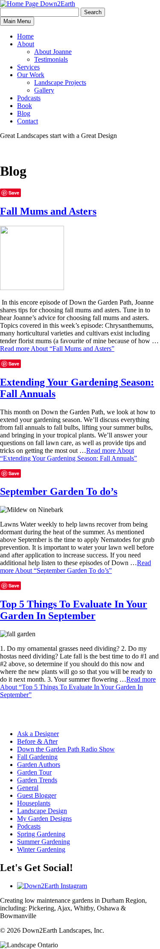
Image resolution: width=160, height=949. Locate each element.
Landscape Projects (60, 82)
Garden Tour (34, 772)
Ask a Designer (38, 733)
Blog (23, 113)
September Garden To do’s (58, 491)
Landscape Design (42, 810)
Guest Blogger (36, 795)
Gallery (44, 90)
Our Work (30, 74)
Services (28, 67)
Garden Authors (38, 764)
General (27, 787)
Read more (57, 348)
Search (93, 12)
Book (24, 105)
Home (25, 36)
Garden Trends (37, 780)
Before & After (37, 741)
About (25, 44)
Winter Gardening (41, 849)
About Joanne (53, 51)
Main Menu (17, 21)
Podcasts (29, 98)
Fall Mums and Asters (48, 211)
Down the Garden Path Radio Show (66, 749)
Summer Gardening (43, 841)
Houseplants (33, 803)
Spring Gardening (41, 834)
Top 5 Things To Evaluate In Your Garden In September (73, 610)
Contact (27, 121)
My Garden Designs (44, 818)
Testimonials (51, 59)
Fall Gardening (37, 756)
